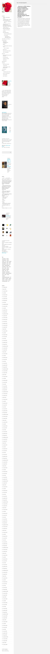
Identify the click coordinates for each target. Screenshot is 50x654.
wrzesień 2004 (5, 638)
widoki (3, 62)
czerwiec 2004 (5, 644)
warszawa (7, 278)
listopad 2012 (5, 545)
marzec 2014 (5, 515)
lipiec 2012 (4, 553)
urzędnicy (3, 278)
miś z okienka (4, 266)
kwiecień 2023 (5, 319)
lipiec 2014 (4, 507)
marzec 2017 (5, 450)
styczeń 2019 (5, 408)
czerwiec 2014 (5, 509)
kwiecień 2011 (5, 581)
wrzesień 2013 (5, 526)
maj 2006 (4, 600)
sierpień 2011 (5, 574)
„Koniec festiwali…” (7, 29)
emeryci (3, 261)
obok (9, 266)
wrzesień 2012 (5, 549)
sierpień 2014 (5, 505)
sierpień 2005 (5, 617)
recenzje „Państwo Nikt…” (7, 22)
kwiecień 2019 (5, 403)
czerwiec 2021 (5, 353)
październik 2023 (5, 313)
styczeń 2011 (5, 587)
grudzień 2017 (5, 433)
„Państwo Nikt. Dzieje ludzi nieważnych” (7, 20)
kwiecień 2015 (5, 490)
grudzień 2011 (5, 566)
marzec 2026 (5, 296)
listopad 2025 (5, 300)
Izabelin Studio (6, 58)
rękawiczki (3, 273)
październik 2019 (5, 391)
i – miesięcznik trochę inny (7, 46)
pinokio (3, 270)
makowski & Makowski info (8, 37)
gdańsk (10, 261)
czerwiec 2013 (5, 532)
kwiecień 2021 (5, 357)
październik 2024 (5, 304)
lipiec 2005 (4, 619)
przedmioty (4, 61)
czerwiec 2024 (5, 306)
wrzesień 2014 (5, 503)
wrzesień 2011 (5, 572)
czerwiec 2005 (5, 621)
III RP (7, 262)
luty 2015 (4, 494)
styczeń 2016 (5, 477)
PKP (5, 270)
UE (10, 277)
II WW (10, 262)
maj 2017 (4, 446)
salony (5, 274)
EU (5, 261)
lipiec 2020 (4, 374)
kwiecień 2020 (5, 380)
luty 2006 (4, 606)
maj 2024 (4, 308)
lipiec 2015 (4, 484)
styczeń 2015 (5, 496)
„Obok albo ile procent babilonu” (6, 28)
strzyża (8, 274)
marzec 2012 (5, 560)
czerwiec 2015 (5, 486)
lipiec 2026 (4, 289)
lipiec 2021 (4, 351)
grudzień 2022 (5, 323)
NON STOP (5, 49)
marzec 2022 (5, 336)
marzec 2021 (5, 359)
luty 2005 (4, 629)
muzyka (3, 53)
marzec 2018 (5, 427)
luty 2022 (4, 338)
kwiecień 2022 (5, 334)
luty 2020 (4, 384)
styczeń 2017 (5, 454)
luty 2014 (4, 517)
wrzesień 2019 (5, 393)
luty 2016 (4, 475)
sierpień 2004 (5, 640)
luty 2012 (4, 562)
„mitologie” (5, 74)
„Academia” (4, 69)
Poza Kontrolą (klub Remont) (7, 55)
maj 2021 (4, 355)
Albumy (4, 31)
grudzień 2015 (5, 479)
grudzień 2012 (5, 543)
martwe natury (6, 64)
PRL (7, 270)
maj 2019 (4, 401)
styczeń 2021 (5, 363)
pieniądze (7, 269)
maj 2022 (4, 332)
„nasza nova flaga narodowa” (6, 67)
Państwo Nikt (4, 269)
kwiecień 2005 (5, 625)
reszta (3, 70)
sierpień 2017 (5, 441)
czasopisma (4, 40)
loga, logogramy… (6, 73)
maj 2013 (4, 534)
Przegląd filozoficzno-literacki (5, 42)
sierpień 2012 (5, 551)
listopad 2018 (5, 412)
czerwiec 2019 (5, 399)
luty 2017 (4, 452)
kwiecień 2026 (5, 294)
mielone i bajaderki (7, 265)
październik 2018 (5, 414)
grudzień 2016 (5, 456)
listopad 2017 (5, 435)
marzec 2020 (5, 382)
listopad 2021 (5, 344)
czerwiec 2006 (5, 598)
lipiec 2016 (4, 465)
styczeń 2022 (5, 340)
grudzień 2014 (5, 498)
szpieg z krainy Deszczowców (5, 277)
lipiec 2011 (4, 576)
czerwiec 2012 (5, 555)
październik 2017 (5, 437)
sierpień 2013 (5, 528)
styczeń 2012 (5, 564)
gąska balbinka (4, 262)
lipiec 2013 (4, 530)
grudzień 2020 (5, 365)
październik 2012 (5, 547)
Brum (4, 44)
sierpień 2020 (5, 372)
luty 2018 (4, 429)
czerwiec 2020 (5, 376)
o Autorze (6, 35)
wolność (10, 278)
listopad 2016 (5, 458)
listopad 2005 (5, 612)
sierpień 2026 (5, 287)
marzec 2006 (5, 604)
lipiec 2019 (4, 397)
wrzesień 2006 (5, 593)
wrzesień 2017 (5, 439)
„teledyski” (5, 65)
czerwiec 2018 (5, 422)
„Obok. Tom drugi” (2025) (6, 18)
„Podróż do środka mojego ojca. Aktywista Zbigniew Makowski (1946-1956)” (7, 25)
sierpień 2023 (5, 315)
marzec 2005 (5, 627)
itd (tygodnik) (6, 52)
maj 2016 (4, 469)
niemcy (7, 266)
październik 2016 (5, 460)
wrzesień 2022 (5, 325)
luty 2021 (4, 361)
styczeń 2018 (5, 431)
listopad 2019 (5, 389)
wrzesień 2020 (5, 370)
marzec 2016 (5, 473)
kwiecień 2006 (5, 602)
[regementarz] (6, 32)
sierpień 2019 (5, 395)
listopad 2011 (5, 568)
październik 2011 (5, 570)
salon (3, 274)
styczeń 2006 (5, 608)
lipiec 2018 (4, 420)
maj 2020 (4, 378)
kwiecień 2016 (5, 471)
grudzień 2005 (5, 610)
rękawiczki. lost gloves (8, 273)
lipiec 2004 (4, 642)
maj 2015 (4, 488)
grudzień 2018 (5, 410)
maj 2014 (4, 511)
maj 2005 (4, 623)
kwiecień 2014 (5, 513)
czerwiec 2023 (5, 317)
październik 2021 (5, 346)
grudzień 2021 (5, 342)
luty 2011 (4, 585)
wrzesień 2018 (5, 416)
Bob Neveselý (4, 112)
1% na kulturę (4, 258)
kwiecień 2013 (5, 536)
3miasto (7, 258)
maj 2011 (4, 579)
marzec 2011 (5, 583)
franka (7, 261)
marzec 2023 (5, 321)
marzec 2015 (5, 492)
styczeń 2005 (5, 631)
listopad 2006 (5, 589)
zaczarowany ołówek (4, 281)
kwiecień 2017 (5, 448)
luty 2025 (4, 302)
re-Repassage (5, 57)
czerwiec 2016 (5, 467)
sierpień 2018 (5, 418)
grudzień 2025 (5, 298)
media (3, 265)
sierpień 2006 (5, 595)
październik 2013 (5, 524)
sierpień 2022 (5, 327)
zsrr (8, 281)
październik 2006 (5, 591)
